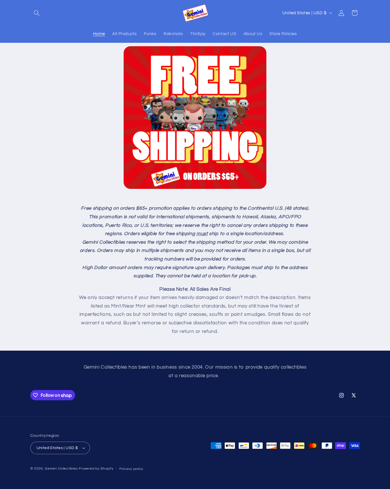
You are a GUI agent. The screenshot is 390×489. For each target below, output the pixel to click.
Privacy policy (131, 468)
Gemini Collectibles (61, 468)
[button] (36, 12)
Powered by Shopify (96, 468)
